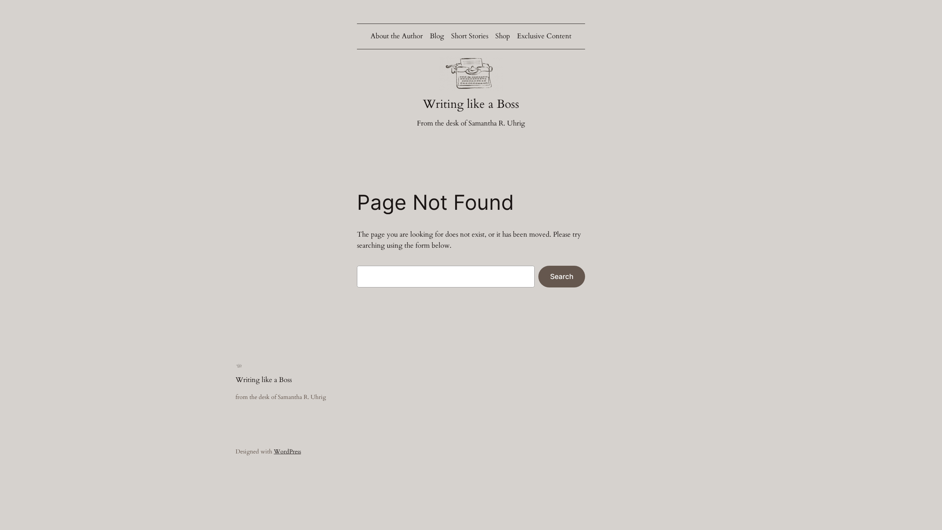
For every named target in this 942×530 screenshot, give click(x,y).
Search (561, 276)
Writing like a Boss (471, 104)
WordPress (287, 452)
